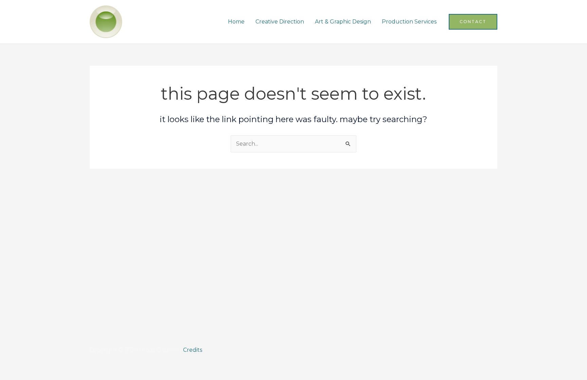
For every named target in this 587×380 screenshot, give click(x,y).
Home (236, 21)
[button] (473, 22)
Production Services (409, 21)
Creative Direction (279, 21)
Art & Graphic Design (343, 21)
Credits (192, 350)
